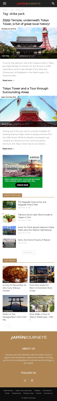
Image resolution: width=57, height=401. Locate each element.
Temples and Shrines (8, 29)
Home (5, 10)
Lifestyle (37, 390)
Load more (27, 252)
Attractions (47, 390)
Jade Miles (5, 56)
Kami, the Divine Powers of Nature (34, 240)
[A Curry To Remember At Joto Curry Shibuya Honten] (15, 274)
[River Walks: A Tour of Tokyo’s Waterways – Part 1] (42, 303)
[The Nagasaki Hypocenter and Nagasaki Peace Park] (9, 205)
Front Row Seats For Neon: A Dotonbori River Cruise (41, 288)
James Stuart (7, 124)
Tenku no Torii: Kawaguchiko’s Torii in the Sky (14, 317)
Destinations (8, 390)
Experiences (16, 393)
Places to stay (28, 393)
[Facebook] (25, 380)
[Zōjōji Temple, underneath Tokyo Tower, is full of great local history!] (28, 43)
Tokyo (32, 311)
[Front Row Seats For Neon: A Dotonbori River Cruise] (42, 274)
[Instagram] (32, 380)
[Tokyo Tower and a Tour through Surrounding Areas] (28, 111)
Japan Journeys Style (8, 97)
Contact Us (48, 393)
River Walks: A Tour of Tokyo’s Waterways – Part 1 (41, 317)
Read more (7, 81)
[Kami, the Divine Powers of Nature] (9, 243)
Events (38, 393)
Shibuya (6, 282)
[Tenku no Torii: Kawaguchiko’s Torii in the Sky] (15, 303)
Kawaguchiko (8, 311)
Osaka (32, 282)
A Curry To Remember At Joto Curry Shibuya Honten (14, 288)
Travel (7, 393)
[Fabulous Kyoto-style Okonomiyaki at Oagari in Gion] (9, 218)
